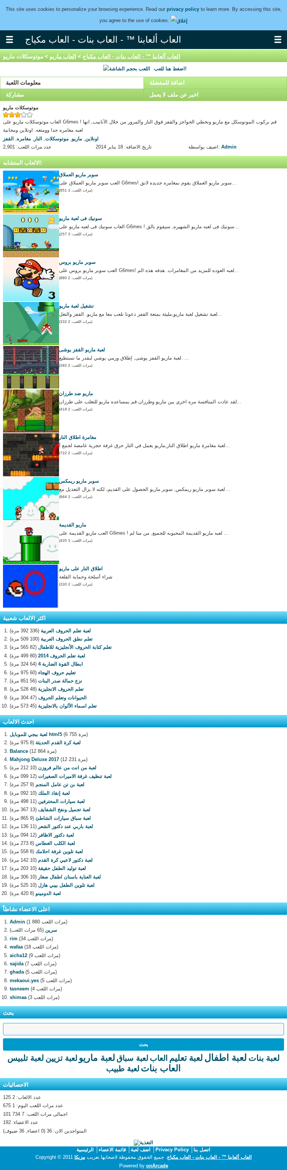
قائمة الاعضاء (112, 1149)
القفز (8, 138)
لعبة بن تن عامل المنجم (60, 784)
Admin (229, 147)
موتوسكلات (57, 138)
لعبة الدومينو (48, 893)
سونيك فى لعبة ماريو (80, 218)
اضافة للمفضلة (167, 82)
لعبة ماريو (97, 1058)
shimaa (18, 997)
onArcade (157, 1166)
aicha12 (18, 955)
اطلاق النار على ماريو (81, 568)
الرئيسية (85, 1149)
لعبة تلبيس (25, 1058)
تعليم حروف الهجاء (57, 672)
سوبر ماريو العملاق (78, 174)
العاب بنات (161, 1068)
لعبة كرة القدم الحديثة (58, 742)
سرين (51, 930)
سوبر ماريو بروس (77, 262)
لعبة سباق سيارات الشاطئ (63, 818)
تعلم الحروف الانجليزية (61, 689)
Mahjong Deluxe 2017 (34, 759)
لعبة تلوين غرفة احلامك (59, 851)
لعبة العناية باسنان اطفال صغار (69, 877)
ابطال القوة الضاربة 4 (60, 664)
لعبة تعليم (186, 1058)
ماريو (77, 138)
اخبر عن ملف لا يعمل (173, 94)
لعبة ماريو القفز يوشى (82, 349)
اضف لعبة (141, 1149)
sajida (17, 963)
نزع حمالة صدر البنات (60, 681)
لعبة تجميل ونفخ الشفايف (64, 809)
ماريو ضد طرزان (76, 393)
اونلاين (92, 138)
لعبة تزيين (61, 1058)
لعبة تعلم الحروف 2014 (61, 656)
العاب (159, 1058)
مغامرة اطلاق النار (77, 437)
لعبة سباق (132, 1058)
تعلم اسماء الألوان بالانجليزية (67, 706)
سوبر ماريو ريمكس (79, 481)
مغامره (24, 138)
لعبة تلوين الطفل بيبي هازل (66, 885)
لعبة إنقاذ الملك (54, 793)
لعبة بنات (264, 1058)
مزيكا (79, 1157)
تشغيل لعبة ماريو (76, 306)
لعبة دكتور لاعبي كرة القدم (65, 860)
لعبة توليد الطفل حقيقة (62, 868)
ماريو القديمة (72, 525)
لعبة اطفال (225, 1057)
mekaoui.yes (24, 980)
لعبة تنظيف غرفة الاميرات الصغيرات (75, 776)
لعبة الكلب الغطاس (55, 843)
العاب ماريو (63, 56)
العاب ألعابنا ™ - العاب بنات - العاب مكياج (131, 56)
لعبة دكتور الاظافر (56, 835)
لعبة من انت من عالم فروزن (67, 767)
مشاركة (15, 94)
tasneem (19, 989)
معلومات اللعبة (23, 82)
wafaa (16, 947)
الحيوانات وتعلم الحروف (62, 697)
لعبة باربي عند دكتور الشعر (65, 826)
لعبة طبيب (122, 1068)
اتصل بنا (202, 1149)
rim (14, 938)
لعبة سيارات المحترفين (61, 801)
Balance (19, 751)
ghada (17, 972)
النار (38, 138)
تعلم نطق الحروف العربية (67, 639)
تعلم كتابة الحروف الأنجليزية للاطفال (75, 647)
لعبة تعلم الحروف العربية (66, 630)
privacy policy (183, 9)
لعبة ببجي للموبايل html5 (36, 734)
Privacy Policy (172, 1149)
